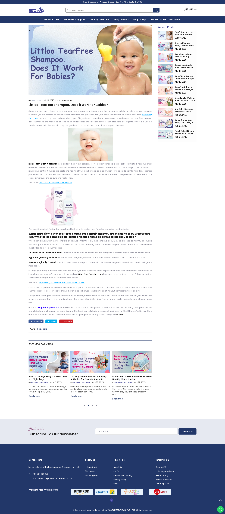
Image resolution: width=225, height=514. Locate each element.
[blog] (48, 362)
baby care (42, 328)
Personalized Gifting (123, 475)
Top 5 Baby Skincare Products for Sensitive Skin (185, 132)
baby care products (48, 307)
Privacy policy (120, 479)
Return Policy (162, 475)
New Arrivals (175, 19)
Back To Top (221, 501)
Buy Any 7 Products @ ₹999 (129, 2)
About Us (118, 467)
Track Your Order (157, 19)
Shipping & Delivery (165, 471)
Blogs (116, 483)
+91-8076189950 (40, 474)
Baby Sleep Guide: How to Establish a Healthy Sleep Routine (132, 378)
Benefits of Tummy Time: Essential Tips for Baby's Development (184, 77)
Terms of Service (164, 479)
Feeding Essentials (99, 19)
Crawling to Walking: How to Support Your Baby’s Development (185, 99)
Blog (135, 19)
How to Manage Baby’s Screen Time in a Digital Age (48, 378)
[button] (185, 10)
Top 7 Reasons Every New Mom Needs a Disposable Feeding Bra (184, 33)
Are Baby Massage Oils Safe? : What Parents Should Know (185, 110)
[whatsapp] (220, 509)
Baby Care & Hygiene (74, 19)
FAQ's (116, 471)
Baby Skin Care (51, 19)
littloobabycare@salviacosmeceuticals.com (53, 478)
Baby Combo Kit (122, 19)
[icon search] (156, 10)
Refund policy (162, 483)
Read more (34, 396)
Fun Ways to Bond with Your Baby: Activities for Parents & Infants (88, 378)
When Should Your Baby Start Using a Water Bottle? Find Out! (184, 121)
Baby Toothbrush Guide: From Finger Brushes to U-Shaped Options (185, 88)
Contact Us (161, 467)
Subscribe (187, 431)
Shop (143, 19)
